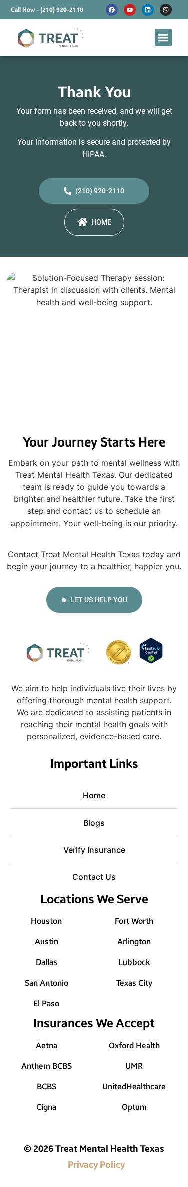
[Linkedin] (148, 10)
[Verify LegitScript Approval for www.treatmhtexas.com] (151, 661)
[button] (163, 37)
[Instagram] (166, 10)
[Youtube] (130, 10)
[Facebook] (112, 10)
